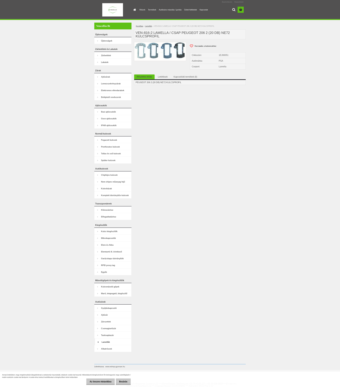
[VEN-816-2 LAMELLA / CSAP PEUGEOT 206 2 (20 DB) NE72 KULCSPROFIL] (160, 43)
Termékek (152, 10)
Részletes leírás (144, 77)
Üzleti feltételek (190, 10)
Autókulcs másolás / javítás (170, 10)
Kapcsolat (204, 10)
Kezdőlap (139, 26)
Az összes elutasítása (100, 381)
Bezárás (123, 381)
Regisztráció (238, 2)
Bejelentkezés (227, 2)
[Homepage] (134, 10)
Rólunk (142, 10)
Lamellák (148, 26)
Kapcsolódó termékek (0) (185, 77)
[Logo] (112, 9)
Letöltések (163, 77)
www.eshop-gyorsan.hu (115, 366)
